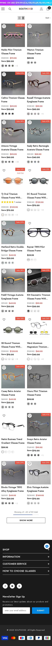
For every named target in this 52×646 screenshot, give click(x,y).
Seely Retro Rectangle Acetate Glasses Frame (38, 147)
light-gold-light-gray (9, 359)
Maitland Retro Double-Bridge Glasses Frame (12, 248)
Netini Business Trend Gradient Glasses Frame (12, 441)
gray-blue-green (9, 311)
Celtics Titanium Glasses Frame (13, 99)
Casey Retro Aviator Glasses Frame (11, 393)
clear (35, 259)
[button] (19, 18)
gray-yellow (38, 162)
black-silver (38, 455)
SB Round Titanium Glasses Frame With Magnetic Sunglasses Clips (11, 345)
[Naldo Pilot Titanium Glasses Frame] (13, 35)
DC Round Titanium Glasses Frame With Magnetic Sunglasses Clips (37, 196)
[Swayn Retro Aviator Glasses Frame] (39, 424)
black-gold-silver (9, 113)
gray (31, 259)
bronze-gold (35, 311)
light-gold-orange (2, 214)
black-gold (35, 62)
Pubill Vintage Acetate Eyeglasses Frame (12, 296)
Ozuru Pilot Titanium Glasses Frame (37, 393)
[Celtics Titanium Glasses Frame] (13, 83)
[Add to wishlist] (4, 26)
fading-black (2, 452)
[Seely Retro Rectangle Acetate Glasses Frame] (39, 131)
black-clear (35, 455)
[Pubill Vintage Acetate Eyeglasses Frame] (13, 280)
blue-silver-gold (2, 113)
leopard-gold (38, 503)
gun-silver (28, 311)
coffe (9, 214)
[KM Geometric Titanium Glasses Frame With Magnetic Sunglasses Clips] (39, 280)
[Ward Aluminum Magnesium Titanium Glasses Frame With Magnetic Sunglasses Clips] (39, 328)
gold (2, 503)
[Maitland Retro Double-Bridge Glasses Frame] (13, 232)
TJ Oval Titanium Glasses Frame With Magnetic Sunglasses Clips (11, 196)
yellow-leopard (35, 113)
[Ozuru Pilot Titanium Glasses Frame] (39, 376)
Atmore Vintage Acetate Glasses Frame (12, 147)
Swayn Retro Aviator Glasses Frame (37, 441)
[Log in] (41, 8)
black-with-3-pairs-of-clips (35, 359)
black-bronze (9, 407)
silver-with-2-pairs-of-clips (31, 359)
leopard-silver (35, 503)
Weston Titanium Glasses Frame (35, 51)
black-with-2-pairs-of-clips (28, 359)
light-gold (38, 210)
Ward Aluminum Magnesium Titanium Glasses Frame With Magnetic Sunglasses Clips (37, 345)
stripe (12, 262)
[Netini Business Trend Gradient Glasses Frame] (13, 424)
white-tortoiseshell (28, 162)
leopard (28, 113)
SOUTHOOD (20, 630)
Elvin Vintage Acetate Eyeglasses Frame (37, 489)
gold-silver (31, 311)
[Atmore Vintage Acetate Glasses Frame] (13, 131)
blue (9, 65)
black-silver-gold (12, 113)
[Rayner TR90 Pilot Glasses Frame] (39, 232)
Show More (26, 520)
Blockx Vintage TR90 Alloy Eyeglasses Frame (12, 489)
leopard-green (12, 162)
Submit (40, 610)
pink (2, 65)
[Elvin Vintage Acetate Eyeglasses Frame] (39, 472)
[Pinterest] (19, 586)
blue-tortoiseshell (35, 162)
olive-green (6, 311)
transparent (9, 452)
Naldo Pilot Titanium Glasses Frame (11, 51)
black (6, 65)
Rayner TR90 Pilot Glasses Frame (36, 248)
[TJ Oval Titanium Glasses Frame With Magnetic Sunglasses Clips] (13, 179)
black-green (6, 503)
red (6, 214)
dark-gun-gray (28, 210)
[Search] (10, 9)
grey (9, 262)
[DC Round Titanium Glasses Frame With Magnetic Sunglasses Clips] (39, 179)
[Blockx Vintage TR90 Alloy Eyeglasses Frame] (13, 472)
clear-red (12, 407)
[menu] (3, 8)
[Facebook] (5, 586)
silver (12, 503)
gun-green (9, 503)
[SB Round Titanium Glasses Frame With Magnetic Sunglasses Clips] (13, 328)
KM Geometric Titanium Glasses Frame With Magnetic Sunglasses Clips (38, 297)
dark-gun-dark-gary (31, 210)
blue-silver (28, 62)
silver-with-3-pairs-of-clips (38, 359)
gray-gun (38, 311)
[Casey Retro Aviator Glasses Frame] (13, 376)
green (12, 65)
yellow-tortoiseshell (31, 162)
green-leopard (31, 113)
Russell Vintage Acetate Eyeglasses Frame (38, 99)
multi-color (28, 455)
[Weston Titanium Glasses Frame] (39, 35)
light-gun (12, 214)
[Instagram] (12, 586)
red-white (6, 407)
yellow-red (2, 407)
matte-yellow (38, 113)
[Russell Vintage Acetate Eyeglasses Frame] (39, 83)
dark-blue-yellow (2, 311)
